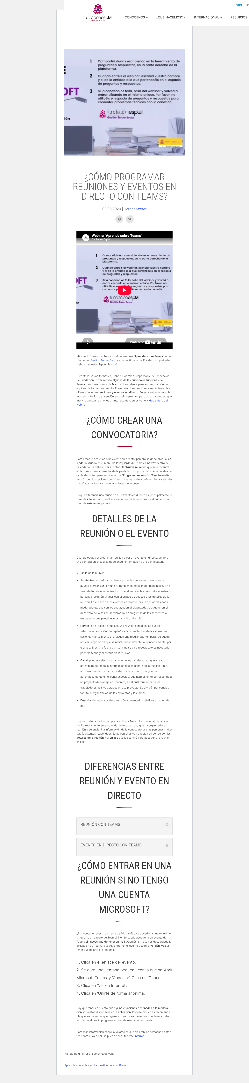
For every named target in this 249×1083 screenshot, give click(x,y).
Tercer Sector (135, 209)
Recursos (239, 17)
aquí (114, 364)
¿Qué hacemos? (169, 17)
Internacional (206, 17)
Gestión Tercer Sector (104, 360)
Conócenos (135, 17)
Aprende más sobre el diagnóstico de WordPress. (95, 1065)
